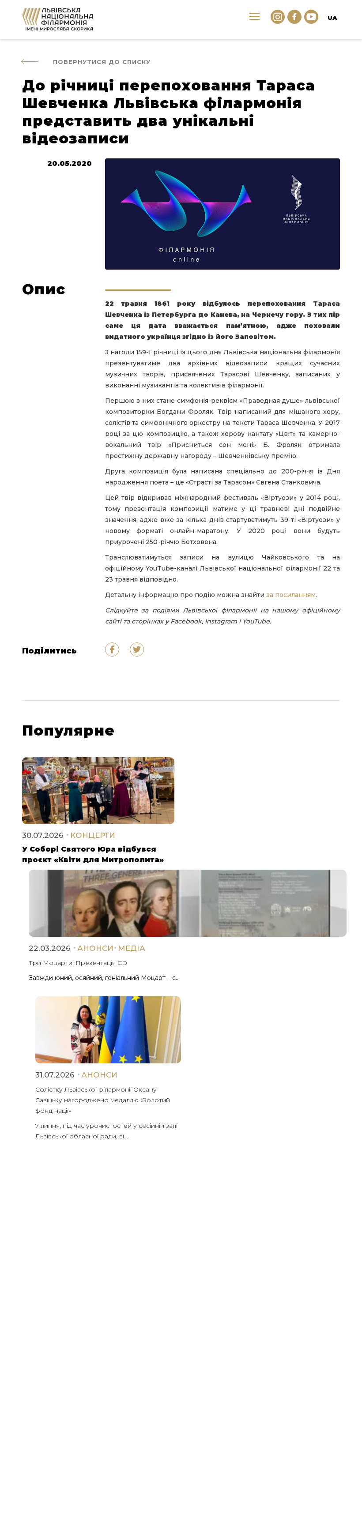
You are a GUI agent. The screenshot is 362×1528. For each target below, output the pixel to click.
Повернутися (102, 62)
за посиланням (291, 595)
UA (332, 17)
